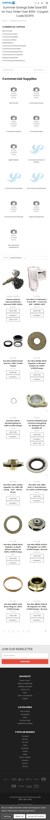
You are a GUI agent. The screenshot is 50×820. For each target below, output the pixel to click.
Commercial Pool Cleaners (12, 55)
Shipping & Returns (25, 687)
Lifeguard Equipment (10, 58)
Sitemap (25, 699)
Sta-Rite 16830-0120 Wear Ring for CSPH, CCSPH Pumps (13, 606)
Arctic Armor (25, 757)
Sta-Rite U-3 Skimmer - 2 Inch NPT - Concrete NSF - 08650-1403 (37, 301)
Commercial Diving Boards (12, 52)
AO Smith (25, 760)
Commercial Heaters (10, 37)
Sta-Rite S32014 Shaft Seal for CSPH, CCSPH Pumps (13, 363)
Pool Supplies (25, 711)
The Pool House (25, 720)
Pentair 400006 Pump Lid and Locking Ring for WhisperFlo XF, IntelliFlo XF (37, 424)
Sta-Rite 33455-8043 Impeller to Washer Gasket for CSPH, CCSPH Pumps (37, 364)
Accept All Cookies (36, 816)
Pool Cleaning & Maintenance (13, 60)
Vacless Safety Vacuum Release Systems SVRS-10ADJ (13, 301)
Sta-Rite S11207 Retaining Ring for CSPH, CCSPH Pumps (13, 423)
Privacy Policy (25, 681)
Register (29, 696)
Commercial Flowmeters (11, 49)
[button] (24, 70)
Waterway (25, 748)
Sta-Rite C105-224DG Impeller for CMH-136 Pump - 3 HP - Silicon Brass (13, 488)
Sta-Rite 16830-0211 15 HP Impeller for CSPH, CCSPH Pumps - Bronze (37, 547)
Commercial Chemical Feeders (14, 46)
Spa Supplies (25, 714)
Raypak (25, 763)
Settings (7, 816)
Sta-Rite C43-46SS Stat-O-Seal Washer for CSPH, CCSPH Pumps (37, 487)
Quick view (13, 311)
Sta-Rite (25, 742)
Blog (25, 693)
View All (25, 766)
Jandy (25, 745)
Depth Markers (7, 43)
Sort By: (6, 258)
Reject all (19, 816)
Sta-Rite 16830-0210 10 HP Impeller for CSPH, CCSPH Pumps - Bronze (37, 606)
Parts (25, 717)
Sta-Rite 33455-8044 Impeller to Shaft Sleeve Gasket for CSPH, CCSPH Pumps (13, 548)
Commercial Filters (9, 40)
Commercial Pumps (9, 34)
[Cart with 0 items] (42, 3)
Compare (12, 315)
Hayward (25, 736)
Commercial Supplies (25, 723)
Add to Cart (13, 320)
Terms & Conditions (25, 684)
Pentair (25, 739)
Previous (3, 817)
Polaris (25, 751)
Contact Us (25, 690)
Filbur (25, 754)
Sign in (20, 696)
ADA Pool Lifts (7, 31)
